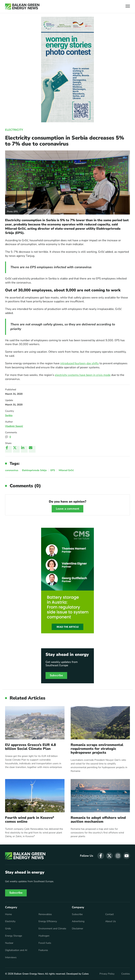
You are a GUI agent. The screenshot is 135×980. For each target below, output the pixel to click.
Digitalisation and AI (16, 950)
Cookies (125, 973)
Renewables (45, 914)
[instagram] (118, 855)
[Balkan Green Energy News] (22, 7)
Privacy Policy (106, 973)
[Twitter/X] (16, 449)
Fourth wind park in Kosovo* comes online (29, 820)
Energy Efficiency (47, 921)
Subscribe (56, 675)
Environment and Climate (52, 928)
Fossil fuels (44, 943)
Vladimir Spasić (14, 426)
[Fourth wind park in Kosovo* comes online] (35, 795)
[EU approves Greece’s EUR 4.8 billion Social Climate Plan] (35, 722)
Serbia (8, 415)
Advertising (78, 921)
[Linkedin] (24, 449)
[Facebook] (8, 449)
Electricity (14, 129)
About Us (110, 921)
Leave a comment (67, 509)
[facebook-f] (100, 855)
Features (43, 950)
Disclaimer (77, 928)
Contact (109, 914)
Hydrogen (43, 935)
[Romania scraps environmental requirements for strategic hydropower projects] (100, 722)
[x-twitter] (109, 855)
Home (8, 914)
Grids (8, 928)
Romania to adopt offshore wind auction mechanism (98, 820)
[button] (128, 6)
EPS (52, 470)
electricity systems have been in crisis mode (83, 375)
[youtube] (126, 855)
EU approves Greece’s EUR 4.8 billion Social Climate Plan (30, 747)
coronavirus (11, 470)
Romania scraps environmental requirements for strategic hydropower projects (97, 749)
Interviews (11, 957)
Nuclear (9, 943)
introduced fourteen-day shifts (79, 363)
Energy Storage (13, 935)
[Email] (32, 449)
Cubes (85, 973)
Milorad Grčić (66, 470)
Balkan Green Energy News (29, 973)
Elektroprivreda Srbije (34, 470)
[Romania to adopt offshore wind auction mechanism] (100, 795)
